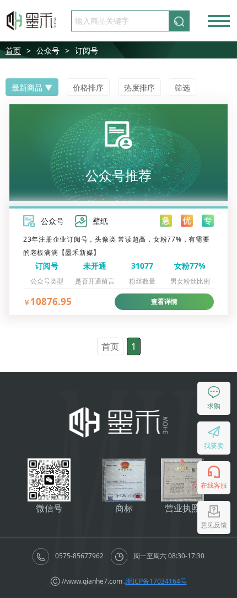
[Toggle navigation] (218, 21)
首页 (13, 50)
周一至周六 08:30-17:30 (168, 555)
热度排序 (139, 87)
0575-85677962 (79, 555)
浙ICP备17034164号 (156, 581)
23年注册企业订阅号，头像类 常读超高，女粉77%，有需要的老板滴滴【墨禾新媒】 (116, 245)
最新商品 (27, 87)
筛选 (182, 87)
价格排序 (88, 87)
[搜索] (179, 20)
